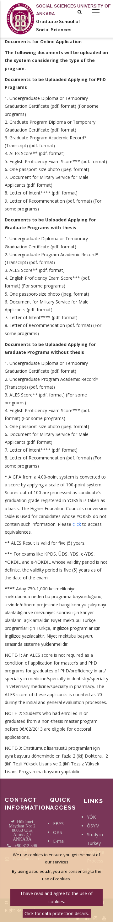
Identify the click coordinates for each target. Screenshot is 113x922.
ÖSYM (93, 826)
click (77, 524)
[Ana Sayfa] (20, 12)
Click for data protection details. (56, 913)
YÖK (91, 817)
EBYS (58, 823)
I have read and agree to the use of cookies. (57, 897)
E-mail (59, 841)
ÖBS (57, 832)
